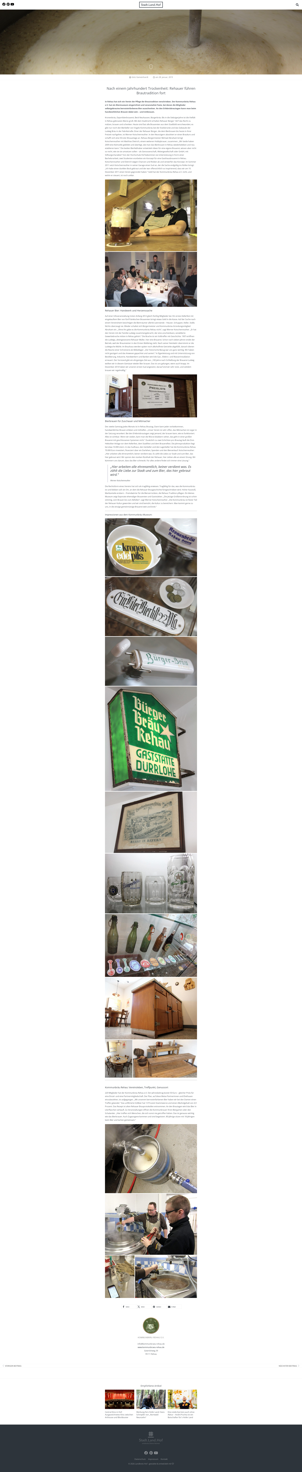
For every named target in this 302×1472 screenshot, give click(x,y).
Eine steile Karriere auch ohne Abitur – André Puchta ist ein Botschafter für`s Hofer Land (181, 1415)
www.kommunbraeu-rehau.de (151, 1347)
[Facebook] (4, 4)
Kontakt (164, 1459)
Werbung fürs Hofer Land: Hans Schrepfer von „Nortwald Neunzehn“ (150, 1415)
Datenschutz (140, 1459)
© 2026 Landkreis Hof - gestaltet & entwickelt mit (150, 1463)
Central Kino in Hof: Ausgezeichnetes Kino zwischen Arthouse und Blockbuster (119, 1415)
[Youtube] (12, 4)
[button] (297, 4)
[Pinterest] (8, 4)
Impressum (153, 1459)
